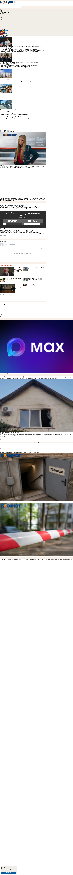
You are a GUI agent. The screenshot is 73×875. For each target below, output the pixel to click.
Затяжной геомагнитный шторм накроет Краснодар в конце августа (47, 378)
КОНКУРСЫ (2, 14)
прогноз (10, 237)
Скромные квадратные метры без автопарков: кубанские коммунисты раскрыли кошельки (15, 66)
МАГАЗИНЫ (5, 35)
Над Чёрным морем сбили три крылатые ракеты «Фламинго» (24, 435)
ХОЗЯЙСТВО (2, 27)
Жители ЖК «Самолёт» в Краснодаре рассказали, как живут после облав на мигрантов (15, 230)
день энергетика (17, 237)
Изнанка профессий (3, 36)
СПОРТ (1, 25)
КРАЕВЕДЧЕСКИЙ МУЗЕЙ (4, 15)
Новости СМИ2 (2, 294)
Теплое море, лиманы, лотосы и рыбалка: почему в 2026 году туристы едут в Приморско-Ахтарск (15, 376)
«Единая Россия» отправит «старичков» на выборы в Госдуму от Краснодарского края (15, 67)
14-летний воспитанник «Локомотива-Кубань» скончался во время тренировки (25, 378)
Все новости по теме (3, 48)
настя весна (5, 237)
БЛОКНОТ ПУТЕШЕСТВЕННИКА (5, 12)
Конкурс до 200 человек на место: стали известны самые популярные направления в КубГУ (16, 81)
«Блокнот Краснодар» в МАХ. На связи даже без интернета (8, 373)
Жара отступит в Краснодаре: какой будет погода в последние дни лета (33, 559)
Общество (2, 130)
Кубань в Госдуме (3, 52)
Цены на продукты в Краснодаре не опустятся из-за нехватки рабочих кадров (13, 231)
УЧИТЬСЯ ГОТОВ (6, 31)
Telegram (6, 209)
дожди (13, 237)
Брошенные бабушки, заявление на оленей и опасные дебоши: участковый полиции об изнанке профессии (18, 49)
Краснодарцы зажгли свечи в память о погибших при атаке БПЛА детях (11, 559)
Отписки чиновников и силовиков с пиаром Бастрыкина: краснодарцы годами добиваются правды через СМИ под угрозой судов (22, 233)
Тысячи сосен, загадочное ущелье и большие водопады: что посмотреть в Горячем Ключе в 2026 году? (18, 98)
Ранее (10, 247)
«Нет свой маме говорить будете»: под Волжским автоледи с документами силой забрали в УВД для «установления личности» (19, 452)
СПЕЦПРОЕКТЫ (3, 24)
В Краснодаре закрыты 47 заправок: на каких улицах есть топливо (11, 112)
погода (8, 237)
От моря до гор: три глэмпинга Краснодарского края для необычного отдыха (12, 443)
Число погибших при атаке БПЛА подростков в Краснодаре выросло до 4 (12, 432)
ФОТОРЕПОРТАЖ (3, 26)
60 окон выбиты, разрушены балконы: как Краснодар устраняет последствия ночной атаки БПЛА (58, 559)
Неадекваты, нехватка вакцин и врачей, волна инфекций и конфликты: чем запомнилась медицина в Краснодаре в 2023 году (22, 234)
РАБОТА (6, 30)
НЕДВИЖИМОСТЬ (3, 19)
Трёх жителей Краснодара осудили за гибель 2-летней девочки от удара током (47, 377)
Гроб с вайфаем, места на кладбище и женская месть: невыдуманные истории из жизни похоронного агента (19, 51)
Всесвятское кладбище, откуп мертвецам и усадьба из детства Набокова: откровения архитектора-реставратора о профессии (22, 50)
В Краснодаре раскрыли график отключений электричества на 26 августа (35, 443)
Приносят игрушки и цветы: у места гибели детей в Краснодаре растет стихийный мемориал (22, 377)
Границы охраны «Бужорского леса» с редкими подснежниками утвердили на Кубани (42, 376)
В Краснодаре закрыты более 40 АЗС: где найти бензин (9, 113)
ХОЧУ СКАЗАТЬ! (3, 28)
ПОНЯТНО (8, 872)
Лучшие (5, 247)
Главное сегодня (5, 236)
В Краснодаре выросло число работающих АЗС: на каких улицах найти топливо (14, 114)
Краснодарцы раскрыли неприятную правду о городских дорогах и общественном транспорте (16, 232)
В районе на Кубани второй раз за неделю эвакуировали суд (57, 444)
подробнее (8, 304)
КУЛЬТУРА (2, 16)
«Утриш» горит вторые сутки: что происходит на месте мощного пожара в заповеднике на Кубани (55, 434)
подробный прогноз (3, 304)
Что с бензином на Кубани (4, 99)
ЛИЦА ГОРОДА (2, 17)
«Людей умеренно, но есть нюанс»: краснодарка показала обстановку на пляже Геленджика (16, 96)
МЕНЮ (1, 9)
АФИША (1, 11)
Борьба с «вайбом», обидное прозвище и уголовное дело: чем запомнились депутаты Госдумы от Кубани (18, 65)
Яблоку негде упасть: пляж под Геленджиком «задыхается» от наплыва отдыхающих (15, 97)
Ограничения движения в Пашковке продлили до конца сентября (14, 444)
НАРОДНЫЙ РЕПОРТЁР (4, 18)
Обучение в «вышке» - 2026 (5, 68)
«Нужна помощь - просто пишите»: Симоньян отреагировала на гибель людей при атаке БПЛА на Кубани (35, 445)
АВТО (1, 10)
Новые (1, 247)
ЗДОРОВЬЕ (2, 13)
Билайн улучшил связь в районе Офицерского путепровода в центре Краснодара (36, 444)
